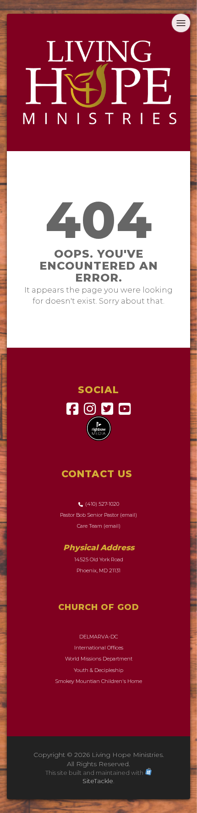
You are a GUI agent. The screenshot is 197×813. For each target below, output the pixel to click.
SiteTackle (97, 781)
